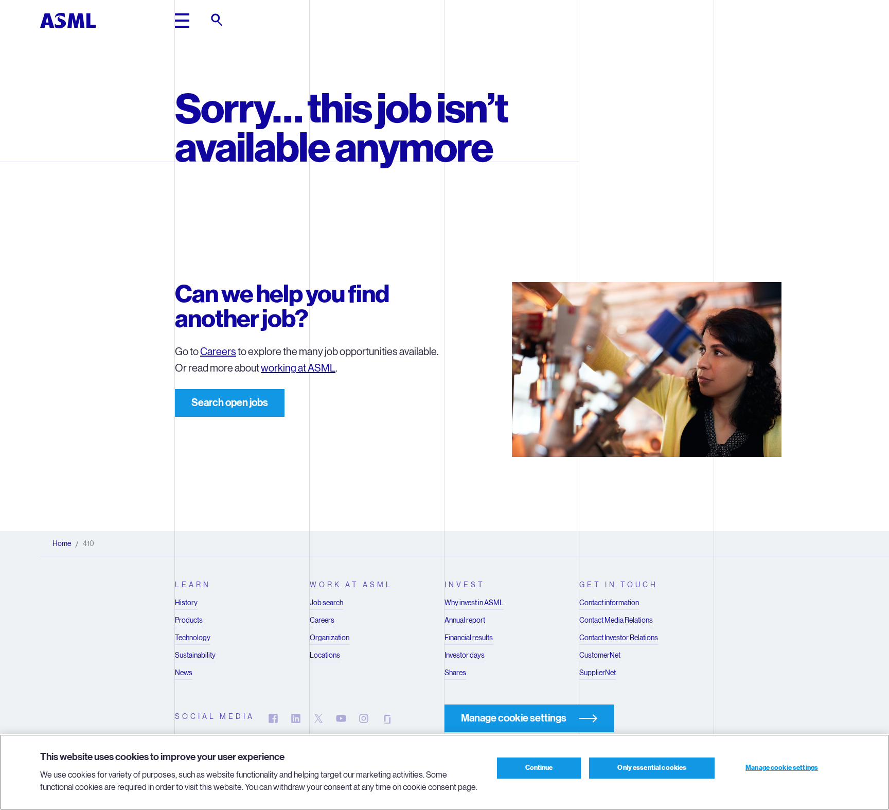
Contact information (609, 602)
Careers (218, 352)
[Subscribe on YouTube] (341, 718)
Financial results (468, 637)
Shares (455, 672)
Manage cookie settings (781, 768)
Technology (192, 637)
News (183, 672)
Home (61, 543)
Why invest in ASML (474, 602)
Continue (539, 768)
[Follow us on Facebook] (273, 718)
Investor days (464, 655)
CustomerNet (599, 655)
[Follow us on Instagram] (364, 718)
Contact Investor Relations (618, 637)
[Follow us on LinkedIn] (296, 718)
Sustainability (195, 655)
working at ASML (298, 368)
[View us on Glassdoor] (386, 718)
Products (189, 620)
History (186, 602)
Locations (325, 655)
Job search (326, 602)
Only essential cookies (651, 768)
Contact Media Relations (616, 620)
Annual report (464, 620)
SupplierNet (597, 672)
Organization (329, 637)
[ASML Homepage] (68, 20)
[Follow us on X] (318, 718)
